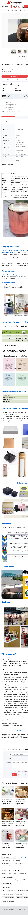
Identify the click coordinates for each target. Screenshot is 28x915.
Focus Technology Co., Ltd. (18, 909)
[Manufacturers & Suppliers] (14, 2)
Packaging (17, 860)
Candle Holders (6, 880)
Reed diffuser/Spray (19, 863)
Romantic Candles (7, 883)
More (2, 904)
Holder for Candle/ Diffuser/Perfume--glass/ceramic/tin (14, 860)
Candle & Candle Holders (17, 10)
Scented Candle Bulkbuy (8, 901)
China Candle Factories (8, 890)
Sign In (3, 111)
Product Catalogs (22, 857)
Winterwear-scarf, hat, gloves (8, 866)
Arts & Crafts (8, 10)
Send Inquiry (14, 76)
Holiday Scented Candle (8, 897)
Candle (25, 10)
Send (14, 774)
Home (2, 10)
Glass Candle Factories (8, 894)
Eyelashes (17, 866)
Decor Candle (19, 894)
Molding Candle (5, 863)
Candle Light (16, 880)
